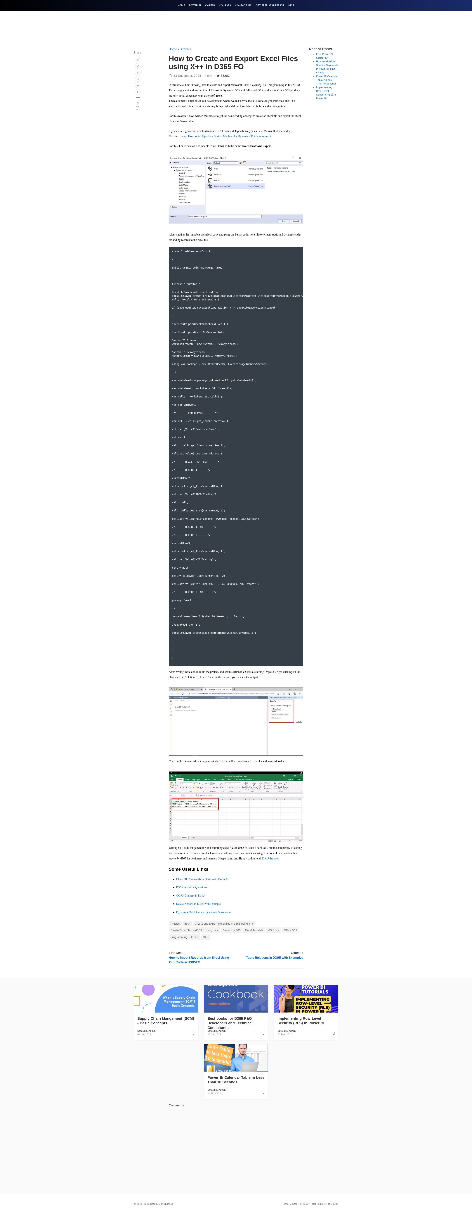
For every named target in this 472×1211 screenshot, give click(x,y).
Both (187, 923)
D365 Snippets (271, 858)
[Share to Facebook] (137, 72)
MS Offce (273, 930)
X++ (205, 937)
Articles (186, 49)
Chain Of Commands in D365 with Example (202, 879)
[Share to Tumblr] (137, 91)
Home (173, 49)
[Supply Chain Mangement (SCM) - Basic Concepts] (193, 1035)
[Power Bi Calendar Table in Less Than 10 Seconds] (263, 1094)
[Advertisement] (336, 158)
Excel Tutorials (254, 930)
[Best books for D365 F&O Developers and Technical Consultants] (263, 1035)
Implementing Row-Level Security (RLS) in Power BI (300, 1020)
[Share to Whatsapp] (137, 59)
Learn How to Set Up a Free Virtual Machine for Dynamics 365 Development (226, 136)
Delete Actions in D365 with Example (198, 904)
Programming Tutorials (185, 937)
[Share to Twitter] (137, 66)
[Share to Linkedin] (137, 85)
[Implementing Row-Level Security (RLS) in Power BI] (333, 1035)
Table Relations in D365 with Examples (274, 957)
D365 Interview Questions (191, 887)
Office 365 (290, 930)
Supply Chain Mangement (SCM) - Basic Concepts (165, 1020)
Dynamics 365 (232, 930)
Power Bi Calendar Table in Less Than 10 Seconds (327, 80)
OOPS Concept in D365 (190, 895)
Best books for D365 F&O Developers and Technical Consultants (230, 1023)
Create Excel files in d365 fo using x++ (194, 930)
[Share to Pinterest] (137, 79)
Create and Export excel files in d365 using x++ (224, 923)
